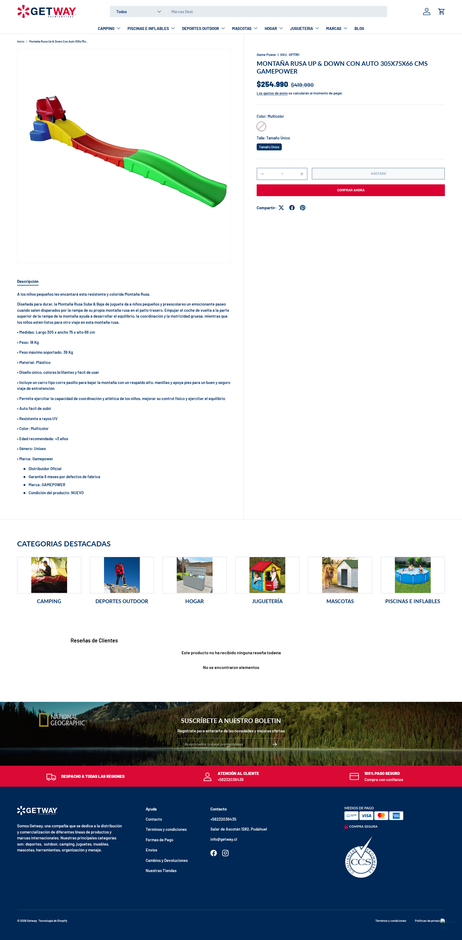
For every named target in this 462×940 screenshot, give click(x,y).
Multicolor (261, 126)
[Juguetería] (267, 575)
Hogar (194, 601)
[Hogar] (194, 575)
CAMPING (106, 28)
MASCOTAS (242, 28)
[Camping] (49, 575)
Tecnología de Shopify (52, 920)
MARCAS (333, 28)
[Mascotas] (340, 575)
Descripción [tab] (27, 281)
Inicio (20, 41)
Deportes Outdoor (121, 601)
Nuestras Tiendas (161, 870)
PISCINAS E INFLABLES (148, 28)
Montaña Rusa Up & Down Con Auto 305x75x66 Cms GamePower (59, 41)
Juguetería (267, 601)
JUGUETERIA (301, 28)
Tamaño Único (269, 146)
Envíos (151, 849)
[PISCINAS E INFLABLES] (413, 575)
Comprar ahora (351, 190)
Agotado (378, 173)
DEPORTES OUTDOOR (200, 28)
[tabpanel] (124, 393)
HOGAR (271, 28)
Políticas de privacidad (430, 920)
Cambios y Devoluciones (167, 860)
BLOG (359, 28)
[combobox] (248, 11)
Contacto (154, 819)
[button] (442, 11)
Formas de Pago (159, 839)
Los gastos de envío (272, 93)
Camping (49, 601)
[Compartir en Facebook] (292, 207)
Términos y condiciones (166, 829)
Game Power (266, 54)
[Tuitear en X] (281, 207)
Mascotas (340, 601)
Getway (32, 920)
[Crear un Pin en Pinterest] (302, 207)
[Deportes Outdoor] (122, 575)
